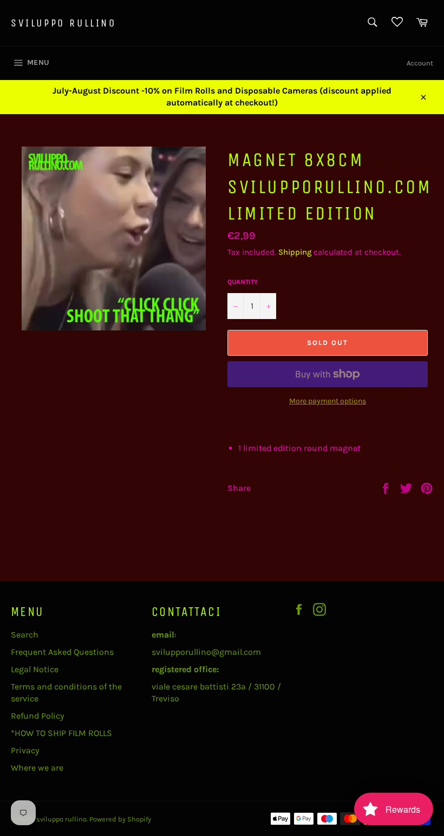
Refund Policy (37, 716)
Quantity (242, 282)
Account (420, 63)
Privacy (25, 750)
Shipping (294, 252)
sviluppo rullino (63, 23)
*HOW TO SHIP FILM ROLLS (61, 733)
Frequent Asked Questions (62, 652)
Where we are (37, 767)
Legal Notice (34, 669)
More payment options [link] (327, 401)
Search (24, 634)
